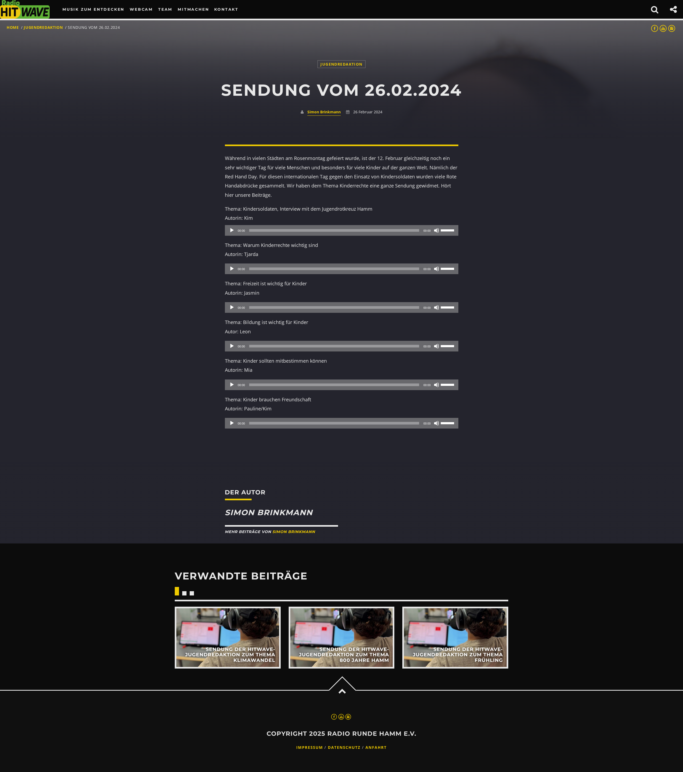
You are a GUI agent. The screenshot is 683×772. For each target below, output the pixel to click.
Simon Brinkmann (324, 111)
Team (165, 9)
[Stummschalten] (436, 230)
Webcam (141, 9)
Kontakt (226, 9)
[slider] (448, 230)
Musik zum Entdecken (93, 9)
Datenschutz (344, 747)
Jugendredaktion (43, 27)
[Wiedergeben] (232, 230)
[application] (341, 230)
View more (228, 637)
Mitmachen (193, 9)
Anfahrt (376, 747)
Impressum (309, 747)
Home (13, 27)
